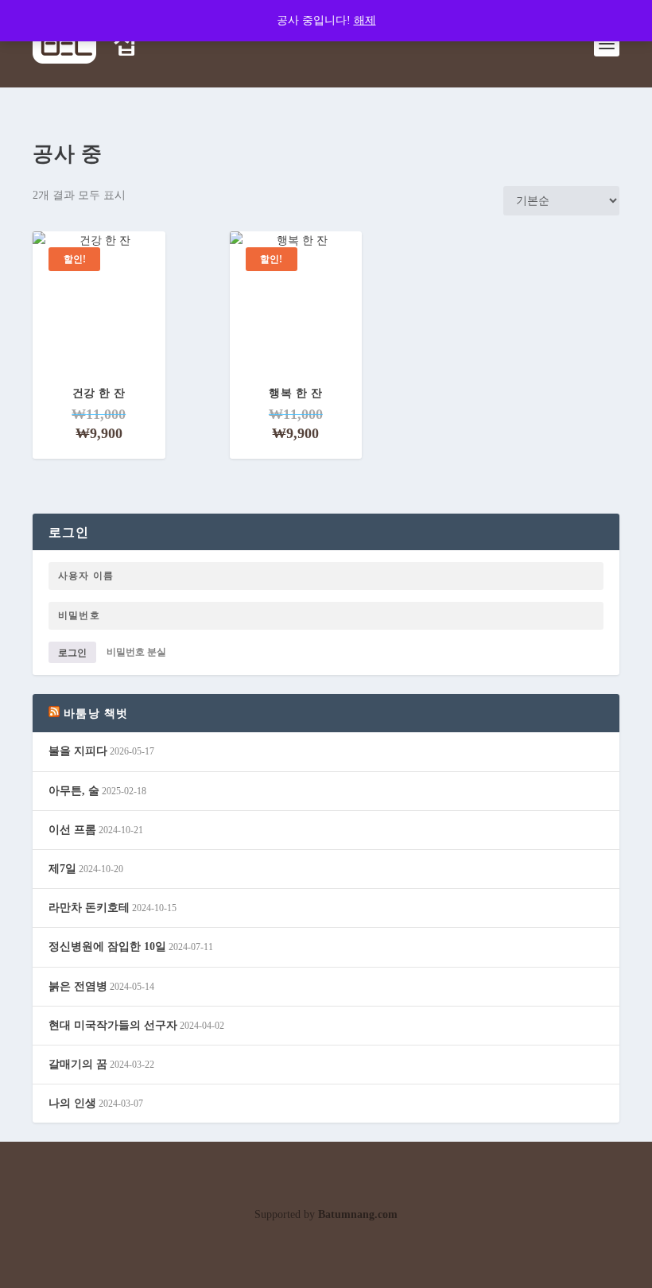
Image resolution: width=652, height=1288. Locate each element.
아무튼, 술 (74, 791)
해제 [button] (365, 20)
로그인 (72, 652)
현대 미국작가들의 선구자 (113, 1025)
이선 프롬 (72, 830)
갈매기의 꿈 (78, 1064)
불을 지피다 (78, 751)
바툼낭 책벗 (96, 712)
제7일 (62, 869)
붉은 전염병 (78, 986)
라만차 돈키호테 (89, 908)
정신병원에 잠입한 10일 (107, 946)
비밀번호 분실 (136, 652)
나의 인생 (72, 1103)
